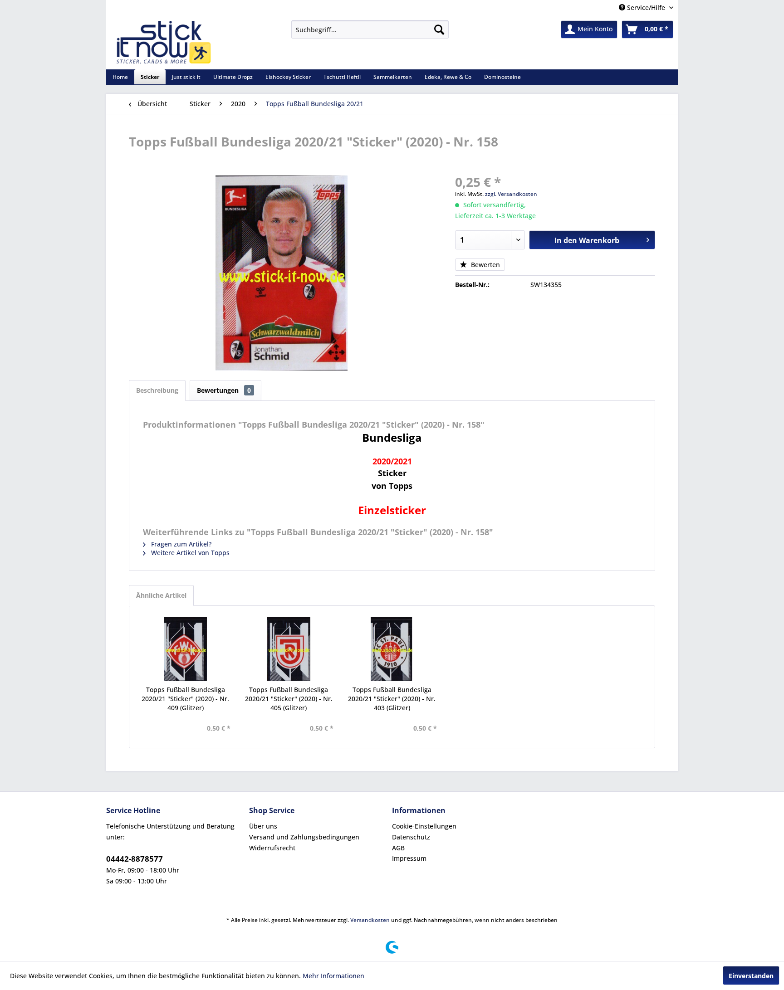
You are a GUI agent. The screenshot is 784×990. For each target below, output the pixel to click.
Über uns (263, 826)
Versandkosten (370, 920)
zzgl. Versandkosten (511, 194)
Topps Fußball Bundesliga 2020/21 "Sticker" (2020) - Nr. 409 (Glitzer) (185, 698)
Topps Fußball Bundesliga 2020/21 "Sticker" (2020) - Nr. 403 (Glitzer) (392, 698)
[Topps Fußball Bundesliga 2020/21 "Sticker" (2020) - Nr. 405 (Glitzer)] (289, 649)
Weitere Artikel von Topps (189, 552)
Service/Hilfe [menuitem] (646, 7)
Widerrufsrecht (272, 848)
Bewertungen (224, 390)
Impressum (409, 858)
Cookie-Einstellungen (424, 826)
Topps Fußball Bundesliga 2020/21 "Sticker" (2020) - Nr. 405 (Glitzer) (289, 698)
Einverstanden (751, 975)
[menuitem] (370, 29)
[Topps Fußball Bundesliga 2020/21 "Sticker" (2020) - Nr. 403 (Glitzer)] (392, 649)
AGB (398, 848)
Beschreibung (157, 390)
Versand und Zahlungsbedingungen (304, 837)
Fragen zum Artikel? (180, 544)
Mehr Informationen (333, 975)
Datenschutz (411, 837)
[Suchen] (439, 29)
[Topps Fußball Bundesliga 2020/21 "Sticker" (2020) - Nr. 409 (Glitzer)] (185, 649)
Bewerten (484, 264)
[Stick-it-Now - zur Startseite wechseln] (163, 42)
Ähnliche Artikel (161, 595)
